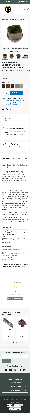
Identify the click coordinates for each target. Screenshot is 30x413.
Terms (17, 402)
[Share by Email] (10, 109)
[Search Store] (20, 9)
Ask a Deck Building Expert (10, 1)
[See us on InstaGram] (15, 370)
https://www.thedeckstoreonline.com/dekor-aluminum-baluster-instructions (14, 248)
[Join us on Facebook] (6, 370)
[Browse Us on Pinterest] (20, 370)
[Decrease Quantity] (7, 94)
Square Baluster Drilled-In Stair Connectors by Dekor (22, 329)
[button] (13, 342)
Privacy (12, 402)
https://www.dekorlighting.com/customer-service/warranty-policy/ (14, 254)
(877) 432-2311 (24, 1)
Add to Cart (16, 92)
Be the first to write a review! (15, 298)
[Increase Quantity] (7, 92)
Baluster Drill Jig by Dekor (8, 329)
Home (2, 17)
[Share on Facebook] (6, 109)
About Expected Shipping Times (15, 100)
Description (6, 158)
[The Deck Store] (8, 9)
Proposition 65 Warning (9, 259)
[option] (3, 86)
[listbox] (15, 86)
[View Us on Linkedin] (24, 370)
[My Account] (24, 9)
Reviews (24, 158)
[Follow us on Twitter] (11, 370)
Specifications (16, 158)
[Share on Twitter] (3, 109)
